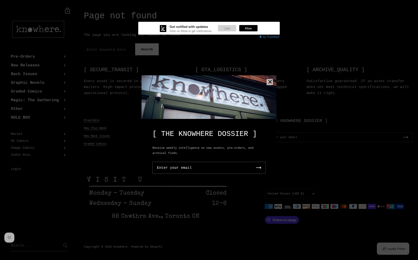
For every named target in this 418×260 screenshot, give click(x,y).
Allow (248, 28)
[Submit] (258, 168)
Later (227, 28)
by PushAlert (271, 37)
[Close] (269, 82)
